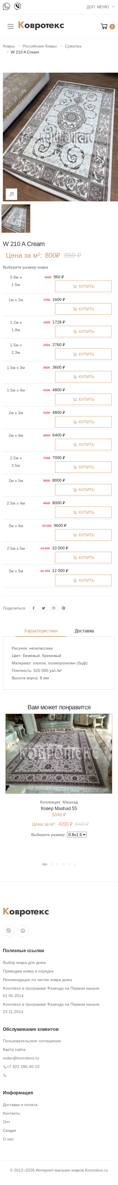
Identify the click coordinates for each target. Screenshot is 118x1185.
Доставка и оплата (20, 1104)
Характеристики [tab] (41, 630)
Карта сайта (14, 1049)
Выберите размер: (48, 834)
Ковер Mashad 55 (59, 808)
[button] (107, 26)
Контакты (11, 1113)
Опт (6, 1122)
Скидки (9, 1130)
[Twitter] (43, 608)
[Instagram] (53, 608)
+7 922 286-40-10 (23, 1066)
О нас (8, 1139)
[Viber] (17, 6)
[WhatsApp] (6, 6)
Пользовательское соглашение (32, 1041)
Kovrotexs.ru (96, 1170)
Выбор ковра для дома (24, 962)
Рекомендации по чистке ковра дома (37, 979)
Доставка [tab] (84, 630)
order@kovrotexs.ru (21, 1058)
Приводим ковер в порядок (28, 971)
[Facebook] (33, 608)
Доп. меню (98, 7)
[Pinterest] (63, 608)
